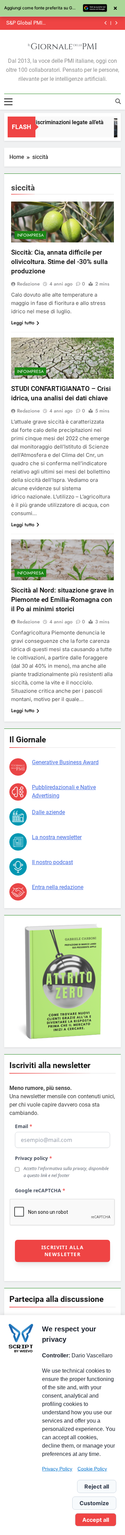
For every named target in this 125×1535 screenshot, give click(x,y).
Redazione (28, 283)
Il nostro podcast (52, 862)
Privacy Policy (57, 1469)
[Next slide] (116, 23)
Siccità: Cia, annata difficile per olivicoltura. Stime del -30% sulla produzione (59, 261)
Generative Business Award (65, 762)
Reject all (96, 1486)
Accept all (95, 1519)
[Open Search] (118, 101)
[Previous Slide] (105, 23)
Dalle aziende (48, 812)
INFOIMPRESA (30, 235)
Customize (94, 1503)
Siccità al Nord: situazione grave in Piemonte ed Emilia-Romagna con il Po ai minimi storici (62, 599)
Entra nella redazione (57, 887)
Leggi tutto (22, 322)
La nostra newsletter (57, 837)
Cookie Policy (92, 1469)
